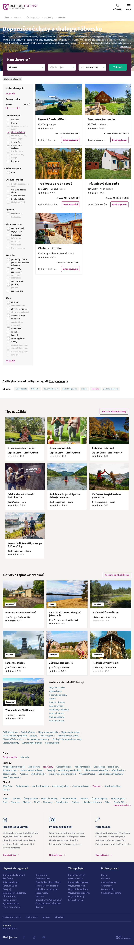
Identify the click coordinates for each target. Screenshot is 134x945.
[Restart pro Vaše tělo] (67, 430)
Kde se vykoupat (56, 720)
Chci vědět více (9, 855)
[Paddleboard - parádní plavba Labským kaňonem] (67, 476)
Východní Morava (87, 774)
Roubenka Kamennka (102, 119)
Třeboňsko (35, 389)
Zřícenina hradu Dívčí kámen (19, 710)
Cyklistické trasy (10, 732)
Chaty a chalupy (58, 381)
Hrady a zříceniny (57, 702)
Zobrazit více (125, 47)
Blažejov (27, 802)
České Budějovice (99, 798)
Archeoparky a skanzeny (38, 739)
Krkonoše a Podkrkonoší (14, 767)
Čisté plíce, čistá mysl (103, 448)
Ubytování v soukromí (111, 893)
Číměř (37, 802)
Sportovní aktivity (11, 743)
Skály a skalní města (70, 732)
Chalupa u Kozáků (50, 248)
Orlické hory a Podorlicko (69, 770)
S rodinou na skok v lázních (21, 448)
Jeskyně (33, 735)
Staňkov (75, 802)
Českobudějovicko (69, 389)
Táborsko (61, 17)
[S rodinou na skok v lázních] (25, 430)
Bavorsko (39, 907)
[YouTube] (43, 937)
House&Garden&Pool (52, 119)
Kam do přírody (56, 706)
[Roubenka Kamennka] (108, 99)
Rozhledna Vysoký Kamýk (106, 663)
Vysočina (23, 774)
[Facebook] (24, 937)
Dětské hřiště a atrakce (13, 739)
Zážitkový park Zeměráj (61, 663)
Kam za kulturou (56, 713)
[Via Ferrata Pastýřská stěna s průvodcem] (109, 476)
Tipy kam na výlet (57, 687)
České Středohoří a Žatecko (111, 774)
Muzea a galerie (47, 735)
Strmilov (16, 798)
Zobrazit (118, 67)
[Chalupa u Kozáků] (58, 228)
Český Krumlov (31, 798)
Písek (5, 802)
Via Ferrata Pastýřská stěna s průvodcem (106, 495)
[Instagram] (33, 937)
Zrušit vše (10, 93)
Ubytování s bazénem (78, 889)
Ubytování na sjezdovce (79, 893)
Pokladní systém (10, 928)
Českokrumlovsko (80, 786)
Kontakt (46, 917)
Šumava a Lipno (10, 770)
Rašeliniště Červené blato (106, 612)
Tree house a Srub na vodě (55, 183)
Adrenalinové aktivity (32, 743)
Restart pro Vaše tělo (60, 448)
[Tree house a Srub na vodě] (58, 163)
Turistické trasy (28, 732)
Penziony (105, 878)
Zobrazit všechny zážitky (114, 411)
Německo (25, 757)
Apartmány (106, 886)
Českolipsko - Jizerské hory (106, 767)
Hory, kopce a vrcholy (48, 732)
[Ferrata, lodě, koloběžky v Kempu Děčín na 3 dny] (25, 526)
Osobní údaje (32, 917)
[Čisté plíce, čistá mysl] (109, 430)
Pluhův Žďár (119, 802)
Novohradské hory (51, 389)
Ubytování (18, 17)
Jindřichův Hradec (49, 798)
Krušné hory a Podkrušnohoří (62, 774)
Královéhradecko (82, 767)
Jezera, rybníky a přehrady (15, 735)
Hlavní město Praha (12, 777)
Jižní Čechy (48, 17)
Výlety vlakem (55, 691)
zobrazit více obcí (121, 805)
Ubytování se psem (77, 886)
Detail (70, 140)
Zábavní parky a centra (68, 735)
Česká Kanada (21, 389)
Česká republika (33, 17)
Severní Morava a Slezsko (31, 770)
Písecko (84, 389)
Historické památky (58, 695)
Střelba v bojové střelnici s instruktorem (21, 495)
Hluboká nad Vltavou (92, 802)
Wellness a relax (75, 878)
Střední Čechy (117, 770)
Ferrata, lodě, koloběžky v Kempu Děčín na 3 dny (25, 545)
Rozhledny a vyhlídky (59, 709)
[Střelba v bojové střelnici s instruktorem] (25, 476)
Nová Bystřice (62, 802)
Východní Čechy (38, 774)
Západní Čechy (9, 774)
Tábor (107, 802)
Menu (128, 9)
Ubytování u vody (76, 896)
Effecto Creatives (123, 937)
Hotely (104, 875)
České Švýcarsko (63, 767)
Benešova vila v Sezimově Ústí (20, 612)
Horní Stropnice (118, 798)
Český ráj (51, 770)
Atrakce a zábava (56, 717)
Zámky (52, 698)
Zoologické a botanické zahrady (67, 739)
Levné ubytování (75, 900)
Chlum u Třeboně (68, 798)
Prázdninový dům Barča (103, 183)
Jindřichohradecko (110, 389)
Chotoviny (48, 802)
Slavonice (15, 802)
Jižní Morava (34, 767)
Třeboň (6, 798)
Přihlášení (59, 917)
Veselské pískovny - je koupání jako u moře (64, 614)
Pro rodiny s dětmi (76, 875)
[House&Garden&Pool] (58, 99)
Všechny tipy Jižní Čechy (117, 575)
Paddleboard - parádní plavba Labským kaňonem (65, 495)
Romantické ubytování (78, 882)
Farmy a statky (108, 889)
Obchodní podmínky (12, 917)
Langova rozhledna (15, 663)
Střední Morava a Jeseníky (96, 770)
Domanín (84, 798)
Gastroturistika (52, 743)
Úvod (7, 17)
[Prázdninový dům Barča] (108, 163)
